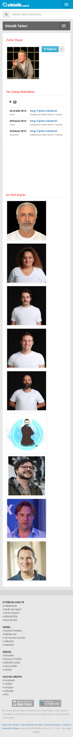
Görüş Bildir (10, 666)
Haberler (9, 641)
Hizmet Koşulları (53, 725)
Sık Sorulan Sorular (14, 637)
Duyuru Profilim (13, 659)
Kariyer (8, 669)
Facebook (9, 680)
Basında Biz (10, 620)
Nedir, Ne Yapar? (13, 609)
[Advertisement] (36, 164)
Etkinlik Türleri (16, 26)
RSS (6, 694)
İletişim (16, 725)
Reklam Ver (10, 634)
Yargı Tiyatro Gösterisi (43, 110)
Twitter (8, 683)
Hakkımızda (10, 605)
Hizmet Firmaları (13, 630)
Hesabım (9, 655)
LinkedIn (9, 690)
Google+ (9, 687)
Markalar (9, 644)
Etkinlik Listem (12, 662)
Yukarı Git (6, 725)
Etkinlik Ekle (11, 616)
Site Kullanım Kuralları (32, 725)
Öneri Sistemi (11, 612)
